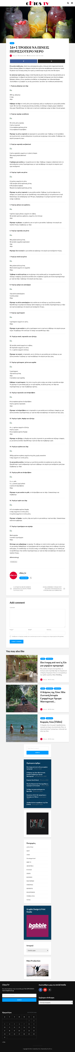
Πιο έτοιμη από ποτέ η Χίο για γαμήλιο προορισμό (53, 664)
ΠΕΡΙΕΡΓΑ (30, 888)
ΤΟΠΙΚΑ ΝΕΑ (49, 658)
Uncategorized (31, 858)
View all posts (24, 578)
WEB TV (29, 862)
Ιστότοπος (49, 629)
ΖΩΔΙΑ (29, 873)
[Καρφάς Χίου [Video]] (22, 728)
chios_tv (14, 55)
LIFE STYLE (30, 847)
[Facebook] (40, 990)
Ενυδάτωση (14, 562)
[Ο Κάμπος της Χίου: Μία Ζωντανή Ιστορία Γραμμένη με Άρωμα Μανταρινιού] (22, 698)
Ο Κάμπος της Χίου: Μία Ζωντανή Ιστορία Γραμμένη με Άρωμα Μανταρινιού (36, 774)
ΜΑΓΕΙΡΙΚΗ (30, 881)
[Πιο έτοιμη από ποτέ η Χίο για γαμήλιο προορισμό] (22, 668)
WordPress (49, 1049)
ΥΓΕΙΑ (12, 43)
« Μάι (3, 1042)
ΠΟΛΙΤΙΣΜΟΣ (49, 688)
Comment (12, 607)
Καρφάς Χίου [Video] (51, 721)
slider (42, 658)
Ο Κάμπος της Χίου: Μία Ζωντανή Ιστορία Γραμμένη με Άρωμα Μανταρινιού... (52, 697)
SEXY (28, 851)
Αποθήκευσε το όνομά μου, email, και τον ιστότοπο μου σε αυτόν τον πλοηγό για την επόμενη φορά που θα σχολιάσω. (38, 636)
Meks (39, 1049)
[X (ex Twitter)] (50, 990)
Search (37, 752)
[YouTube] (45, 990)
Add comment (32, 55)
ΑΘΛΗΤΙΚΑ (30, 866)
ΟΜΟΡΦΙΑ (30, 885)
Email (30, 629)
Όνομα (11, 629)
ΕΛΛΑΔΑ (29, 870)
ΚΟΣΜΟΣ (29, 877)
